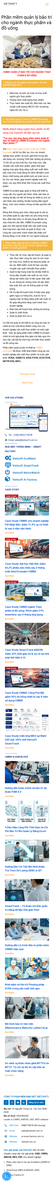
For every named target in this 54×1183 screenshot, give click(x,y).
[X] (12, 1102)
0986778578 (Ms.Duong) (33, 1125)
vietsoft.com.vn (28, 1142)
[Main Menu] (47, 4)
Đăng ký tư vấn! (36, 1102)
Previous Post (27, 374)
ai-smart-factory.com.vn (32, 1136)
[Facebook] (6, 1102)
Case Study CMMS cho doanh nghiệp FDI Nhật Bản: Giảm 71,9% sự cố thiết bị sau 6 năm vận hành (27, 524)
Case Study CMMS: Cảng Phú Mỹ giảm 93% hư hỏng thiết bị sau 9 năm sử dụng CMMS (26, 696)
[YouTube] (17, 1102)
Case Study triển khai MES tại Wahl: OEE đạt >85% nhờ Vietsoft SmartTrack (26, 739)
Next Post (27, 382)
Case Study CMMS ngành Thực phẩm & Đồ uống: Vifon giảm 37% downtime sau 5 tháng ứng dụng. (24, 610)
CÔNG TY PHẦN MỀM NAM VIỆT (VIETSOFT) (26, 1096)
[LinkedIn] (23, 1102)
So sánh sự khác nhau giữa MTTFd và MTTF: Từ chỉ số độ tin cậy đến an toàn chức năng (27, 1067)
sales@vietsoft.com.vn (32, 1131)
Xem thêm (9, 533)
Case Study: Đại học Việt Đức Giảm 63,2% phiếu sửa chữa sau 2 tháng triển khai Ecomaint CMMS (25, 567)
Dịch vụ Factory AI (15, 1175)
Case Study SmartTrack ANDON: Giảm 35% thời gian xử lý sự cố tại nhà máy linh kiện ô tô (27, 653)
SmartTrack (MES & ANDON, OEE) (22, 1170)
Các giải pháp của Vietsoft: (18, 1150)
